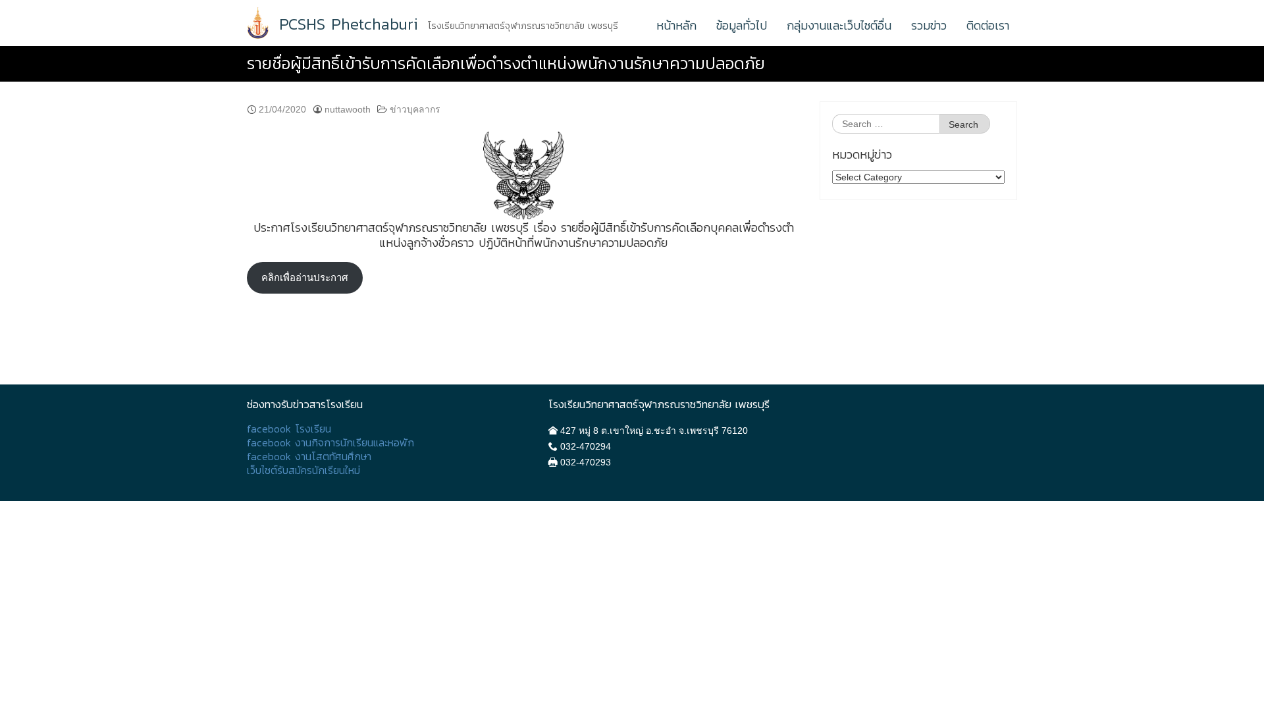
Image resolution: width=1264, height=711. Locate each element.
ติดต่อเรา (987, 25)
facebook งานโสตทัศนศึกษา (309, 456)
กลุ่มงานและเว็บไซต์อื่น (839, 25)
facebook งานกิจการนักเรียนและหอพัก (330, 442)
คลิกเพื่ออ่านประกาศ (304, 277)
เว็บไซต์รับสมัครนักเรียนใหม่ (303, 470)
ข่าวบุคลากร (415, 109)
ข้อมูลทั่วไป (741, 25)
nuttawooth (348, 109)
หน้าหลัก (676, 25)
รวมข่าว (929, 25)
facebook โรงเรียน (289, 428)
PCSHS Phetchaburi (348, 24)
